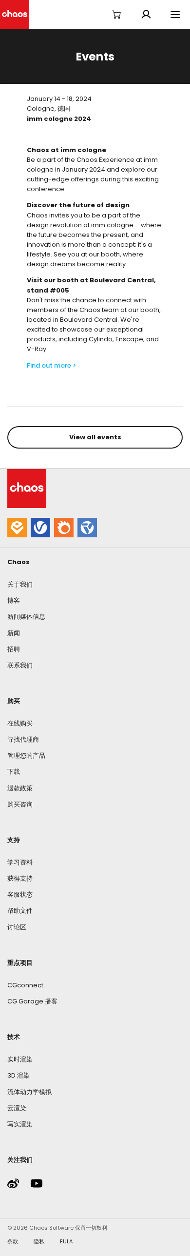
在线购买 (20, 723)
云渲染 (16, 1108)
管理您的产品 (26, 755)
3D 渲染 (18, 1075)
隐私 (39, 1241)
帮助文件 (20, 910)
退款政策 (20, 788)
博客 (13, 600)
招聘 (13, 649)
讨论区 (16, 927)
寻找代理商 (23, 739)
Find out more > (51, 365)
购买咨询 (20, 804)
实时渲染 (20, 1059)
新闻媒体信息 (26, 616)
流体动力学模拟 (29, 1092)
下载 (13, 771)
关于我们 (20, 584)
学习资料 (20, 862)
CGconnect (25, 985)
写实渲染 (20, 1124)
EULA (66, 1241)
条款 (12, 1241)
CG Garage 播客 (32, 1001)
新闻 (13, 633)
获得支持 (20, 878)
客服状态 (20, 894)
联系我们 (20, 665)
